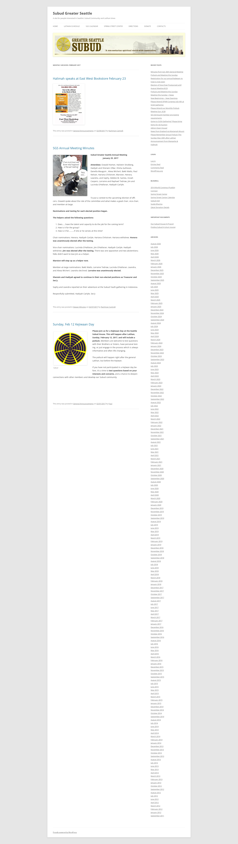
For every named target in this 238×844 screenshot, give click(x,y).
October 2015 (156, 673)
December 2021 (157, 429)
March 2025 (155, 300)
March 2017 (155, 617)
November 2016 (157, 630)
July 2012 (154, 796)
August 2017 (156, 601)
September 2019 (157, 518)
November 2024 (157, 313)
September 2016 (157, 637)
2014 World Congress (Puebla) (163, 187)
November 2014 (157, 710)
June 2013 (155, 766)
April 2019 (155, 534)
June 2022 (155, 409)
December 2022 (157, 389)
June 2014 (155, 726)
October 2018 (156, 554)
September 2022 (157, 399)
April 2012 (155, 802)
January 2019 (156, 544)
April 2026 (155, 257)
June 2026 (155, 250)
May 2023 (155, 372)
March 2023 (155, 379)
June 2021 (155, 448)
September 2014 (157, 716)
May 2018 (155, 571)
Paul (110, 403)
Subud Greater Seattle (72, 13)
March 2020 (155, 498)
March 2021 (155, 458)
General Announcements (83, 131)
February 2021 (156, 462)
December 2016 (157, 627)
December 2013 (157, 746)
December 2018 (157, 548)
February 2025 (156, 303)
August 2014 (156, 720)
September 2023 (157, 359)
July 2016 (154, 644)
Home (55, 26)
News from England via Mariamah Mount (167, 131)
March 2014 (155, 736)
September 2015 (157, 677)
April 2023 (155, 376)
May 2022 (155, 412)
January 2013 (156, 782)
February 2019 (156, 541)
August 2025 (156, 283)
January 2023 (156, 386)
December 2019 (157, 508)
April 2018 (155, 574)
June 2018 (155, 568)
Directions (133, 26)
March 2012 (155, 806)
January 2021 (156, 465)
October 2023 (156, 356)
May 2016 (155, 650)
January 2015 (156, 703)
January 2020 (156, 505)
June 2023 (155, 369)
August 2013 (156, 759)
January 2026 (156, 267)
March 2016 (155, 657)
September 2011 (157, 816)
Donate (147, 26)
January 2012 (156, 812)
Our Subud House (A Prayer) (162, 224)
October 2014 (156, 713)
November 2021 (157, 432)
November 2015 (157, 670)
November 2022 (157, 392)
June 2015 (155, 687)
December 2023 (157, 349)
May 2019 (155, 531)
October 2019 (156, 515)
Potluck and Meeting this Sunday (164, 75)
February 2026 (156, 263)
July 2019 (154, 525)
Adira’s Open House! (159, 128)
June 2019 (155, 528)
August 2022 (156, 402)
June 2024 (155, 329)
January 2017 (156, 624)
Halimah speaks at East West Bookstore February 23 (89, 78)
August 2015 (156, 680)
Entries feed (155, 164)
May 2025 (155, 293)
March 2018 (155, 577)
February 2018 (156, 581)
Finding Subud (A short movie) (163, 227)
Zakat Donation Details (160, 207)
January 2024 (156, 346)
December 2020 (157, 468)
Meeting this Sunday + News (162, 95)
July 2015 (154, 683)
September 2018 (157, 558)
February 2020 (156, 501)
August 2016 (156, 640)
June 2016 (155, 647)
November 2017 (157, 591)
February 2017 (156, 620)
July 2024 (154, 326)
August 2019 (156, 521)
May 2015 (155, 690)
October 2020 (156, 475)
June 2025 (155, 290)
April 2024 (155, 336)
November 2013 (157, 749)
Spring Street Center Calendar (163, 197)
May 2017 (155, 611)
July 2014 (154, 723)
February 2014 (156, 739)
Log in (153, 161)
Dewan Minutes (79, 307)
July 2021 (154, 445)
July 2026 (154, 247)
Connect (154, 191)
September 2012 (157, 789)
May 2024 (155, 333)
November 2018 (157, 551)
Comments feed (157, 167)
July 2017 (154, 604)
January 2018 (156, 584)
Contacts (161, 26)
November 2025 (157, 273)
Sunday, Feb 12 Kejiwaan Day (73, 324)
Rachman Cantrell (116, 131)
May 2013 (155, 769)
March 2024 (155, 339)
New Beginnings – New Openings (164, 98)
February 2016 (156, 660)
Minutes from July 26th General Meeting (167, 72)
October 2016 (156, 634)
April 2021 (155, 455)
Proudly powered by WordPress (65, 832)
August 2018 (156, 561)
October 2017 (156, 594)
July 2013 (154, 763)
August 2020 (156, 482)
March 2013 (155, 776)
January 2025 (156, 306)
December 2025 (157, 270)
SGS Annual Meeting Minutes (73, 148)
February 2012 (156, 809)
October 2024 (156, 316)
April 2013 (155, 773)
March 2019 (155, 538)
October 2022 (156, 396)
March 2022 (155, 419)
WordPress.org (157, 171)
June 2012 (155, 799)
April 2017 (155, 614)
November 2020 (157, 472)
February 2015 (156, 700)
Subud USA (155, 200)
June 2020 (155, 488)
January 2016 (156, 663)
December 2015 (157, 667)
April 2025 (155, 296)
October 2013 (156, 753)
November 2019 (157, 511)
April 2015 (155, 693)
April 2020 (155, 495)
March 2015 (155, 696)
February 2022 (156, 422)
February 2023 (156, 382)
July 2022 (154, 406)
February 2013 (156, 779)
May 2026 (155, 253)
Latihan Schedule (72, 26)
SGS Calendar (92, 26)
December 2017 (157, 587)
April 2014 (155, 733)
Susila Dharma (156, 204)
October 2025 (156, 277)
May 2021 (155, 452)
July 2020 (154, 485)
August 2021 (156, 442)
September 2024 (157, 320)
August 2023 (156, 363)
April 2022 (155, 415)
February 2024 (156, 343)
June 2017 (155, 607)
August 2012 (156, 792)
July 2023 (154, 366)
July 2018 (154, 564)
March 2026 (155, 260)
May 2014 (155, 730)
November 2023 (157, 353)
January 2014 (156, 743)
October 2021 (156, 435)
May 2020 (155, 491)
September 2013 (157, 756)
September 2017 (157, 597)
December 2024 (157, 310)
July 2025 (154, 286)
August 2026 (156, 243)
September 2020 (157, 478)
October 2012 (156, 786)
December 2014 (157, 706)
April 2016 (155, 653)
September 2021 (157, 439)
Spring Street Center (113, 26)
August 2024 (156, 323)
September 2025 (157, 280)
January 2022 (156, 425)
